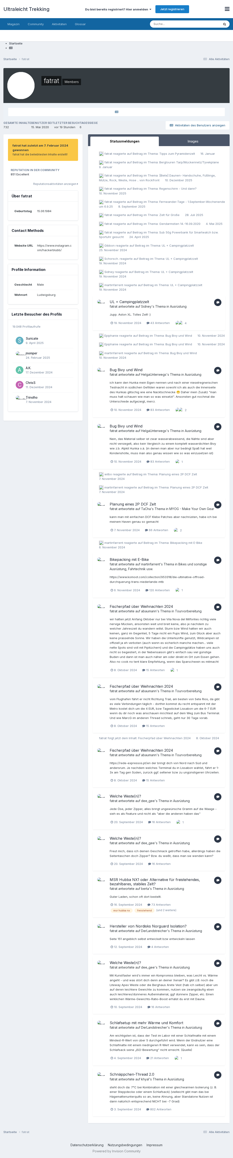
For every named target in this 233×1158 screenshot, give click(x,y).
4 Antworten (159, 947)
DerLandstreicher (154, 931)
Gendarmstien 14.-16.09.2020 (180, 224)
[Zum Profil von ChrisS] (19, 385)
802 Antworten (160, 1109)
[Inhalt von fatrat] (116, 112)
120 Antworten (159, 590)
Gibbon (109, 245)
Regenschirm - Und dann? (178, 188)
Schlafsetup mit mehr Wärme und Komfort (146, 1023)
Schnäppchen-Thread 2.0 (132, 1074)
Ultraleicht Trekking (26, 9)
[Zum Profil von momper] (19, 355)
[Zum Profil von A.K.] (19, 370)
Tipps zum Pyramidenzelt (177, 153)
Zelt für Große (169, 215)
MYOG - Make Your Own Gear (191, 509)
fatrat (108, 153)
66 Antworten (158, 530)
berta (145, 889)
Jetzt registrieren (172, 9)
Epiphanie (111, 335)
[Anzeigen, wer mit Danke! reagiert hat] (177, 322)
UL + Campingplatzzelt (178, 245)
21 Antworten (159, 1058)
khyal (145, 1079)
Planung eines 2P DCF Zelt (178, 474)
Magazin (14, 24)
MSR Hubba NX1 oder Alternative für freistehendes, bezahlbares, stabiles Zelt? (155, 881)
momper (31, 353)
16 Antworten (161, 822)
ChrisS (30, 383)
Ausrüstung (178, 306)
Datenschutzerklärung (87, 1145)
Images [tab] (193, 141)
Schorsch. (111, 258)
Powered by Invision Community (117, 1151)
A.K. (28, 368)
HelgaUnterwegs (153, 374)
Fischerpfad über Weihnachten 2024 (141, 606)
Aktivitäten (59, 24)
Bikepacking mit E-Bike (186, 543)
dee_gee (148, 801)
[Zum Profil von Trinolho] (19, 399)
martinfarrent (113, 285)
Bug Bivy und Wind (179, 335)
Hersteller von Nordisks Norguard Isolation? (148, 926)
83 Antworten (159, 410)
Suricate (32, 338)
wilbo (108, 474)
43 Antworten (159, 323)
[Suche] (225, 24)
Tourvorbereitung (188, 611)
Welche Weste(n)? (125, 796)
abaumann (149, 611)
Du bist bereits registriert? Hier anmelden (117, 9)
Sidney (109, 272)
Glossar (80, 24)
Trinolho (32, 397)
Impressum (154, 1145)
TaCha (146, 509)
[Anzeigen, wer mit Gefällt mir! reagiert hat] (181, 322)
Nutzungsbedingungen (125, 1145)
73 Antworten (160, 904)
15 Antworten (155, 670)
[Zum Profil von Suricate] (19, 340)
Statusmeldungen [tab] (124, 141)
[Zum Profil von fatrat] (102, 305)
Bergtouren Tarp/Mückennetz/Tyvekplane (189, 162)
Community (36, 24)
